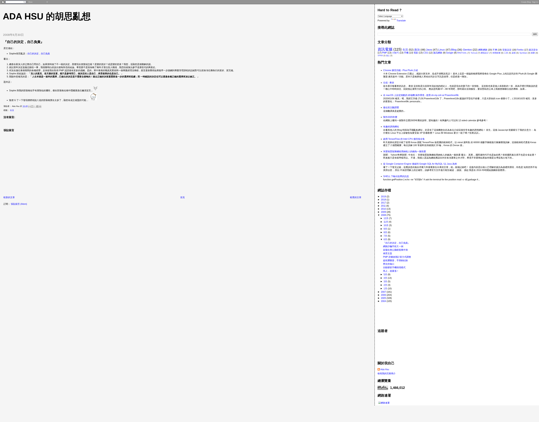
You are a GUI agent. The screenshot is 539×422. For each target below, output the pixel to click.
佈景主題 (387, 253)
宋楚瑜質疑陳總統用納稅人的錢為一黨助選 (404, 151)
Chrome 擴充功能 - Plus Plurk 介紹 (400, 70)
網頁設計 (485, 53)
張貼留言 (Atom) (19, 204)
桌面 (514, 53)
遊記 (388, 55)
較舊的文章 (355, 197)
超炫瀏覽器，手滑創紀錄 (395, 260)
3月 (386, 281)
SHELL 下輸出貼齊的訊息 (396, 176)
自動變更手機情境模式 (394, 267)
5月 (386, 274)
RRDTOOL (462, 53)
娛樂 (533, 53)
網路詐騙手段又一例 (393, 246)
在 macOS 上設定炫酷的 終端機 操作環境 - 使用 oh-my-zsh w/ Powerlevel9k (421, 95)
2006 (384, 295)
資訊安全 (533, 50)
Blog (454, 49)
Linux (441, 49)
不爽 (495, 50)
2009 (384, 212)
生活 (12, 110)
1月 (386, 288)
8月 (386, 232)
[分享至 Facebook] (37, 106)
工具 (506, 53)
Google (449, 53)
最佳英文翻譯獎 (391, 107)
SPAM (380, 55)
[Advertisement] (390, 314)
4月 (386, 278)
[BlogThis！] (32, 106)
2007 (384, 292)
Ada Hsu (384, 369)
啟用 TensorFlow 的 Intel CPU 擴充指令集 (404, 139)
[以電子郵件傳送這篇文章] (29, 106)
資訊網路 (437, 53)
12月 (386, 218)
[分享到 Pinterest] (40, 106)
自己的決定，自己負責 (38, 53)
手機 (406, 53)
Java (429, 49)
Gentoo (467, 49)
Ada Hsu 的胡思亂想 (47, 16)
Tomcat (474, 53)
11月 (386, 222)
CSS (425, 53)
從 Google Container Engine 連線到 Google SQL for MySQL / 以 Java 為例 (420, 164)
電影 (416, 53)
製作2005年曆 (390, 117)
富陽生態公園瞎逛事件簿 (395, 250)
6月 (386, 239)
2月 (386, 285)
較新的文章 (9, 197)
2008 (384, 215)
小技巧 (395, 53)
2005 (384, 298)
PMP (384, 53)
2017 (384, 203)
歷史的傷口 (388, 264)
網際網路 (482, 50)
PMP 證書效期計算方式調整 (397, 257)
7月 (386, 236)
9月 (386, 229)
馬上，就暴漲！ (391, 271)
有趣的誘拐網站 (391, 126)
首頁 (182, 197)
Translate (401, 20)
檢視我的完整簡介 (387, 373)
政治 (417, 49)
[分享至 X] (34, 106)
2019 (384, 196)
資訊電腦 (385, 49)
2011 (383, 206)
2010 (384, 209)
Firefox (520, 50)
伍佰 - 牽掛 (388, 82)
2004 (384, 301)
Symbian (523, 53)
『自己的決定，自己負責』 (396, 243)
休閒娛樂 (496, 53)
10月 (386, 225)
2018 (384, 199)
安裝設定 (507, 50)
